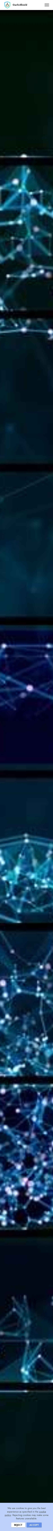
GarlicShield (20, 5)
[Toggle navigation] (47, 5)
